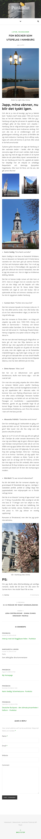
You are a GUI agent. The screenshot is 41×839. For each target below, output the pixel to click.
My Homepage (7, 675)
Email (4, 746)
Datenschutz (16, 822)
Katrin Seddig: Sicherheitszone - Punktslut (17, 691)
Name (5, 736)
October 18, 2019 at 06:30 (9, 635)
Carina (6, 595)
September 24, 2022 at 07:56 (9, 704)
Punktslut (20, 7)
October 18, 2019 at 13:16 (9, 651)
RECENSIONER (24, 32)
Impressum (7, 822)
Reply (4, 654)
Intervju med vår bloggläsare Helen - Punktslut (19, 639)
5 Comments (34, 595)
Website (5, 755)
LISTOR (14, 32)
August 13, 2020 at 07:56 (8, 672)
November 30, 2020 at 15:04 (9, 688)
